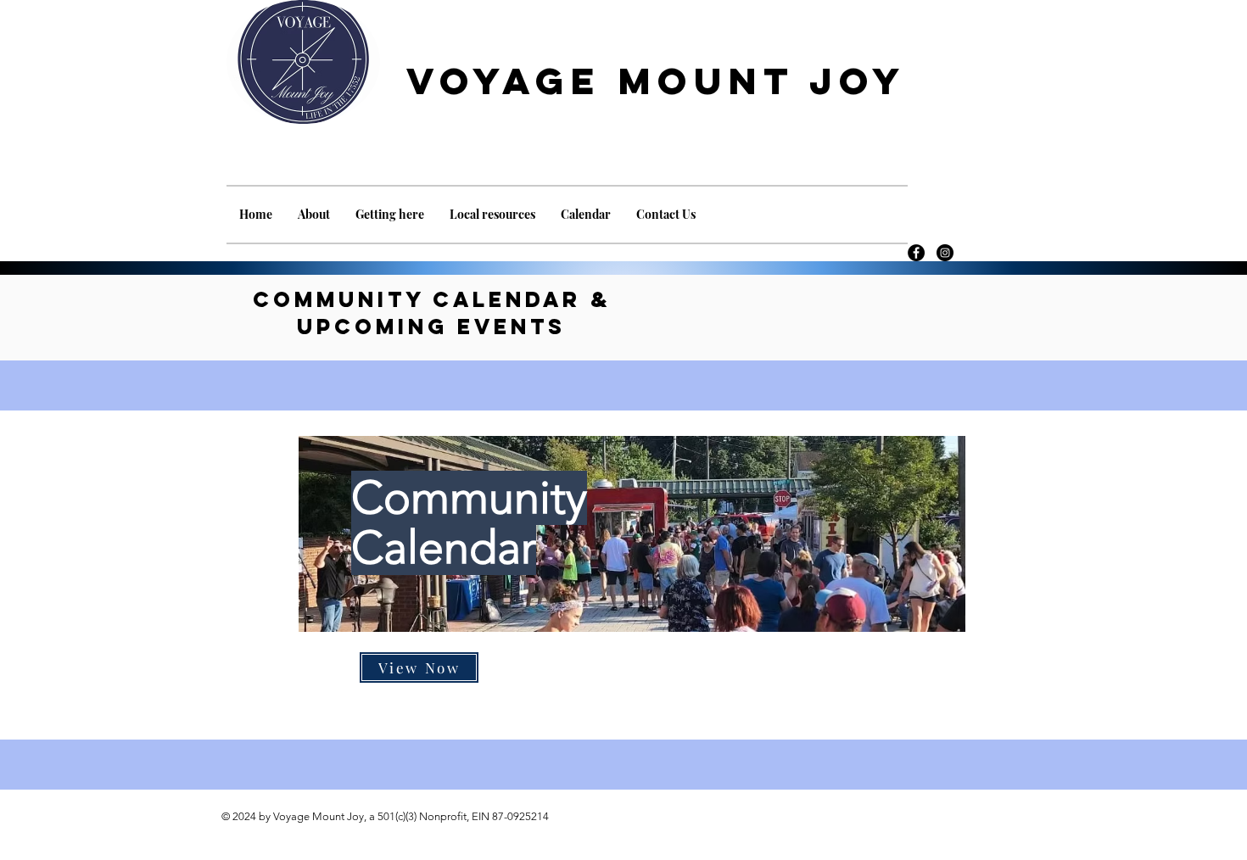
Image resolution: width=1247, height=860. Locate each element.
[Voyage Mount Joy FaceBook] (916, 252)
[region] (632, 582)
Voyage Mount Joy (656, 80)
